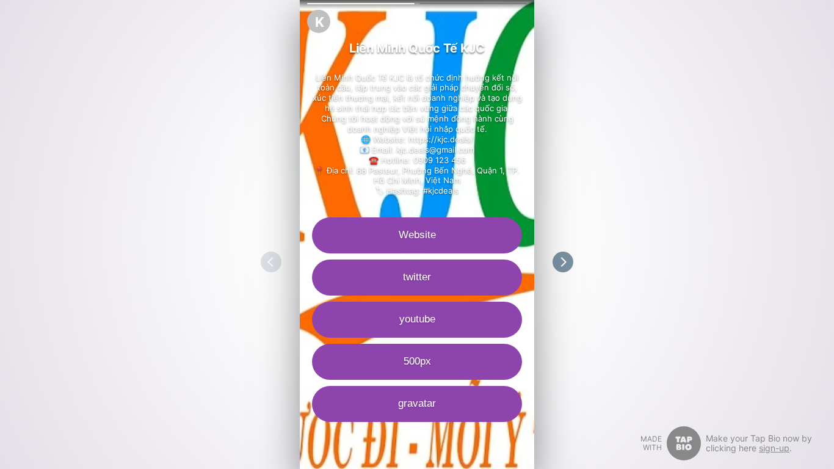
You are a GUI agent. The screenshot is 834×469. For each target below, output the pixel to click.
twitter (417, 277)
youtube (417, 319)
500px (417, 361)
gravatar (417, 403)
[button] (361, 3)
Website (417, 235)
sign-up (774, 448)
